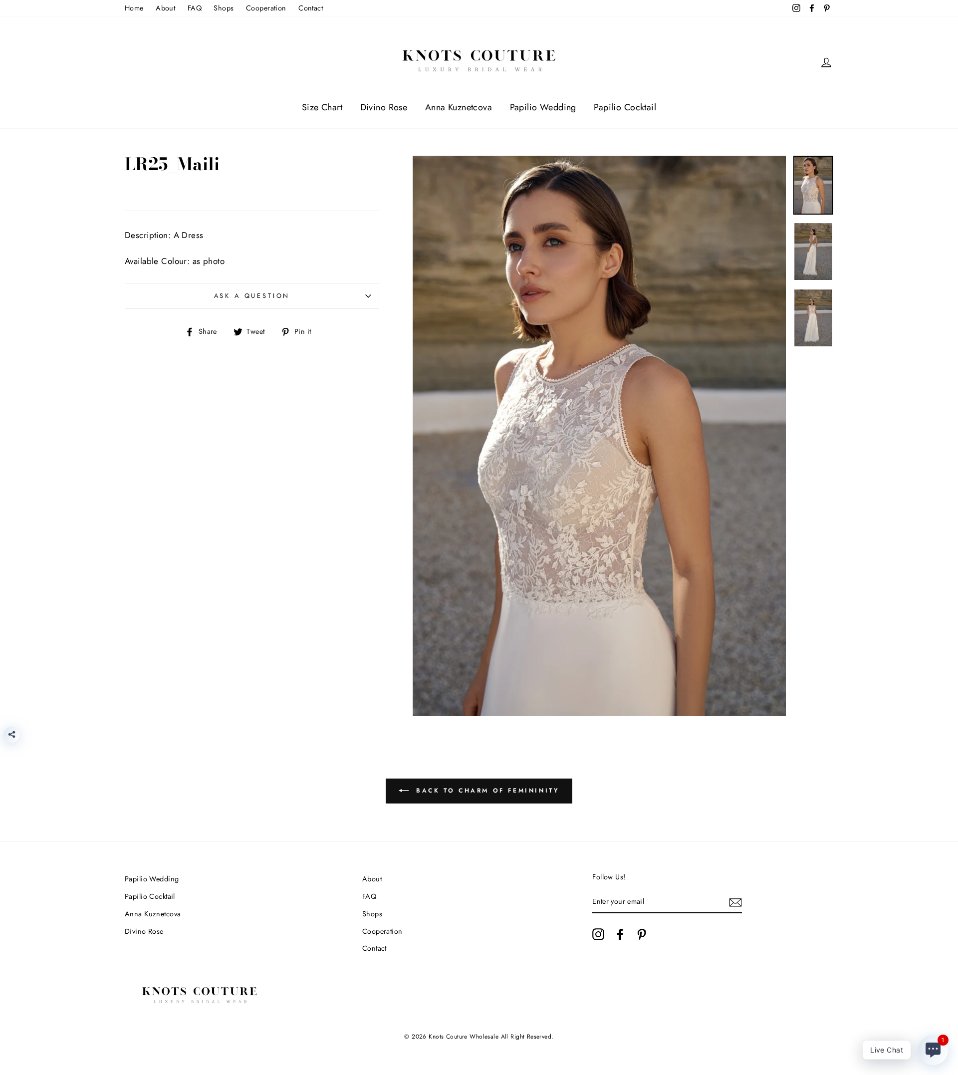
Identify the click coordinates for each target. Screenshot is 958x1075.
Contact (310, 8)
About (165, 8)
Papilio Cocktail (625, 107)
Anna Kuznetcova (458, 107)
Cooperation (266, 8)
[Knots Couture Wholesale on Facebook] (620, 934)
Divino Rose (384, 107)
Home (134, 8)
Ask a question (252, 295)
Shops (224, 8)
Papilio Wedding (543, 107)
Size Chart (322, 107)
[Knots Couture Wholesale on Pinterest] (642, 934)
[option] (599, 436)
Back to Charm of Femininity (486, 790)
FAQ (195, 8)
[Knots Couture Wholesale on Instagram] (598, 934)
